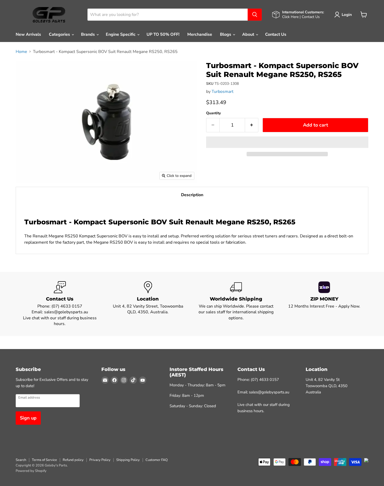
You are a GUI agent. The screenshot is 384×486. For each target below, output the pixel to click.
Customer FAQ (157, 460)
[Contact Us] (60, 304)
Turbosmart (223, 91)
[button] (287, 142)
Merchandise (199, 34)
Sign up (28, 418)
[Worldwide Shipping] (236, 304)
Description (192, 195)
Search (21, 460)
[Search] (255, 15)
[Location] (148, 304)
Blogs (226, 34)
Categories (60, 34)
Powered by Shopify (31, 471)
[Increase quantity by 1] (251, 125)
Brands (88, 34)
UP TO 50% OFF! (163, 34)
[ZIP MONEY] (324, 304)
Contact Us (275, 34)
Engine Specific (121, 34)
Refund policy (73, 460)
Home (21, 51)
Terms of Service (44, 460)
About (248, 34)
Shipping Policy (128, 460)
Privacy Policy (99, 460)
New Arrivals (28, 34)
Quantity (213, 113)
